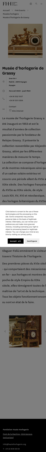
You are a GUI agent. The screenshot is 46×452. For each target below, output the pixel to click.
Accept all (15, 241)
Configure (32, 241)
